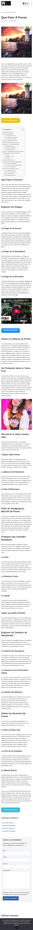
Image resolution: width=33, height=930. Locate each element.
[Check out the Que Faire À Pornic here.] (10, 124)
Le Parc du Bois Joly (10, 170)
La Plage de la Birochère (11, 139)
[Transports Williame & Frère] (6, 3)
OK (17, 927)
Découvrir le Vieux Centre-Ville (11, 144)
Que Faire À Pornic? (8, 132)
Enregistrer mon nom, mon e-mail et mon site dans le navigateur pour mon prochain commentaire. (16, 893)
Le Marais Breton (10, 173)
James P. (5, 20)
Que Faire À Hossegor (9, 831)
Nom (4, 850)
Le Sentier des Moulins (11, 166)
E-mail (5, 857)
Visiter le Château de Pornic (10, 140)
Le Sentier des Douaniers (11, 163)
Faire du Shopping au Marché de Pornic (13, 151)
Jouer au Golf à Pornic (9, 160)
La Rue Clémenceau (10, 149)
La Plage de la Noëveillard (11, 137)
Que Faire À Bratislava (9, 825)
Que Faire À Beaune (8, 828)
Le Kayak (8, 158)
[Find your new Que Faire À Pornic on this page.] (10, 813)
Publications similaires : (11, 175)
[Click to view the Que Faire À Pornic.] (10, 334)
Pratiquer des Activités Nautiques (11, 153)
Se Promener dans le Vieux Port (11, 142)
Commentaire (7, 870)
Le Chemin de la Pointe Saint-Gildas (13, 165)
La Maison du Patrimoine (11, 147)
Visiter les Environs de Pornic (11, 168)
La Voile (7, 154)
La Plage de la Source (10, 135)
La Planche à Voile (10, 156)
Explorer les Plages (8, 134)
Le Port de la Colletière (11, 172)
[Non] (31, 924)
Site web (5, 863)
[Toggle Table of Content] (22, 129)
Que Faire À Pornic (8, 822)
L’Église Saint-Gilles (10, 146)
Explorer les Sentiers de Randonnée (12, 161)
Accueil (3, 12)
